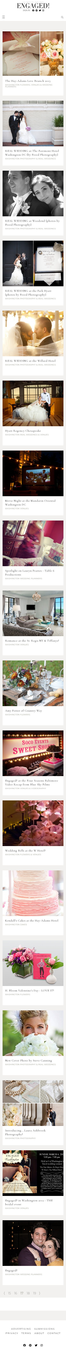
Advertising (21, 1328)
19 (34, 1293)
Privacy (11, 1333)
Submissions (44, 1328)
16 (15, 1293)
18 (28, 1293)
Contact (54, 1333)
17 (21, 1293)
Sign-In (26, 10)
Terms (26, 1333)
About (39, 1333)
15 (9, 1293)
